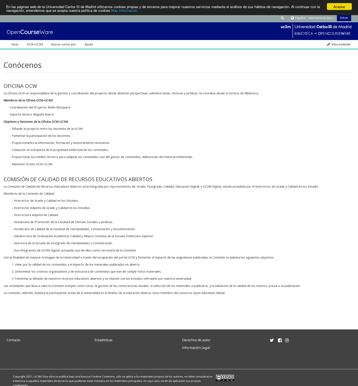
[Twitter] (11, 357)
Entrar (344, 18)
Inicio (14, 44)
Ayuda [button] (89, 44)
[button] (282, 18)
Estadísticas (103, 340)
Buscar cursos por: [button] (63, 44)
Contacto (13, 340)
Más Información (124, 10)
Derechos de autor (196, 340)
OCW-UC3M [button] (35, 44)
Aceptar (339, 6)
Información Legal (196, 347)
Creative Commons (103, 376)
